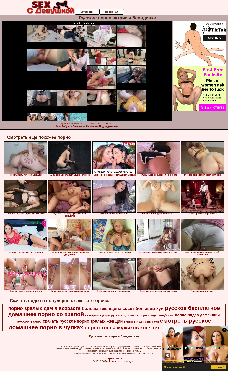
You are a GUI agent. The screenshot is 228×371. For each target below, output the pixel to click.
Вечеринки (79, 126)
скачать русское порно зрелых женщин (83, 321)
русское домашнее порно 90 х (141, 321)
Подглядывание (108, 126)
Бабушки (67, 126)
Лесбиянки (92, 126)
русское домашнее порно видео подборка (142, 315)
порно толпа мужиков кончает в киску (132, 327)
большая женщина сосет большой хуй (123, 308)
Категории (87, 11)
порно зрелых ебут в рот (97, 315)
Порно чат (111, 11)
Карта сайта (114, 358)
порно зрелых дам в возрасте (44, 308)
